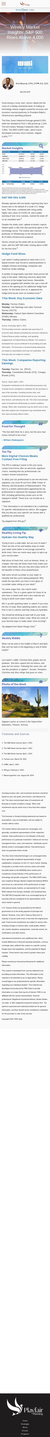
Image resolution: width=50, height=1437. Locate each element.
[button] (25, 1421)
